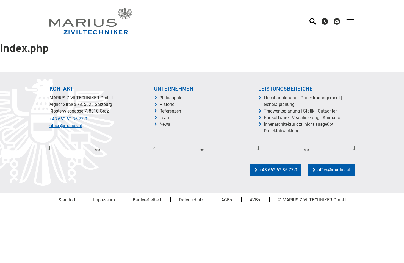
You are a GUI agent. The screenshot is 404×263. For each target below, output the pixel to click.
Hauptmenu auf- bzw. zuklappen (350, 21)
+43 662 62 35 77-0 (68, 119)
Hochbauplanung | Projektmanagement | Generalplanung (303, 101)
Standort (67, 199)
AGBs (226, 199)
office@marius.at (65, 125)
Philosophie (170, 97)
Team (164, 117)
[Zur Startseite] (90, 21)
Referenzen (170, 111)
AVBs (255, 199)
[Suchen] (312, 21)
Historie (166, 104)
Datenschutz (191, 199)
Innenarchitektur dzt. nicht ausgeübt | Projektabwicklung (300, 127)
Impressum (104, 199)
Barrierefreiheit (147, 199)
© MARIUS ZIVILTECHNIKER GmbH (312, 199)
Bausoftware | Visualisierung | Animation (303, 117)
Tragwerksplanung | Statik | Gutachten (301, 111)
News (164, 124)
